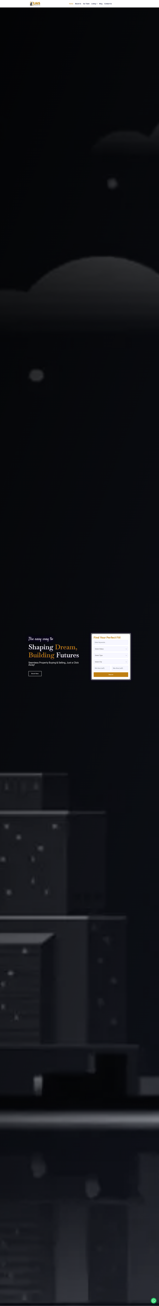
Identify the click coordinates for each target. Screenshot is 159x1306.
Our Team (86, 4)
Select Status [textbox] (99, 649)
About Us (78, 4)
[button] (153, 1300)
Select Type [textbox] (99, 655)
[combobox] (111, 649)
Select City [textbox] (98, 662)
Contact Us (108, 4)
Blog (100, 4)
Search (111, 674)
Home (71, 4)
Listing (93, 4)
